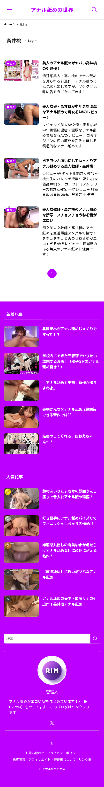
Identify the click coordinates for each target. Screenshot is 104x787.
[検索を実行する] (95, 638)
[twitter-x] (52, 723)
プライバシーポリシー (63, 753)
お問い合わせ (34, 753)
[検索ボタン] (94, 9)
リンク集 (85, 759)
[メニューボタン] (9, 9)
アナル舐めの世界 (52, 9)
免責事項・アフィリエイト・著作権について (44, 759)
